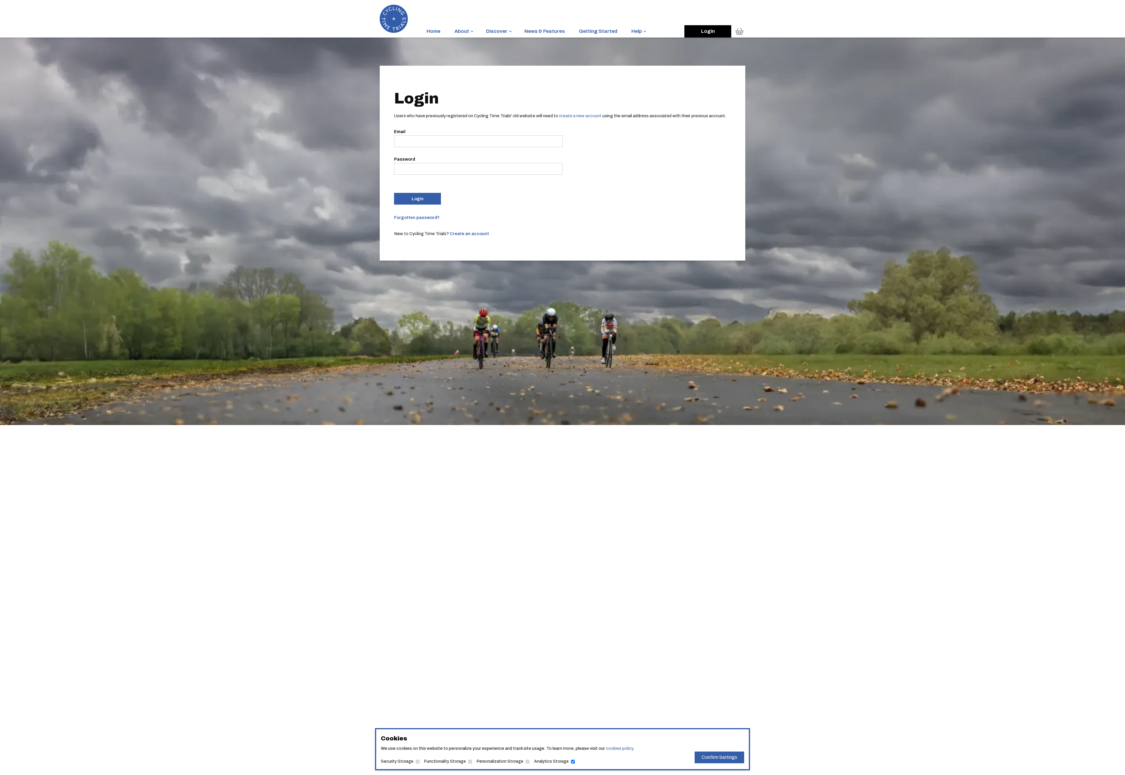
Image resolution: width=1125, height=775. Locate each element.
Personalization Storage (500, 761)
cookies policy (619, 748)
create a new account (580, 115)
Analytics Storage (551, 761)
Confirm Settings (719, 757)
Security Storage (397, 761)
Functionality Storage (445, 761)
